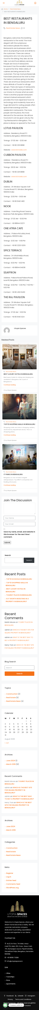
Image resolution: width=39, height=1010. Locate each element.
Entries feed (11, 880)
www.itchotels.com (19, 150)
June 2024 (10, 760)
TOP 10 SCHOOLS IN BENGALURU (19, 579)
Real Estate (11, 697)
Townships (10, 977)
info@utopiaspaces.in (15, 961)
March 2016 (11, 764)
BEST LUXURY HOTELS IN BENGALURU (18, 374)
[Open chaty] (5, 1005)
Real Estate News (15, 9)
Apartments (10, 984)
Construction (11, 694)
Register (9, 873)
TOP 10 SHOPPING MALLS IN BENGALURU (19, 424)
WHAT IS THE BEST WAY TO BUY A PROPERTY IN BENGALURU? (19, 797)
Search (8, 555)
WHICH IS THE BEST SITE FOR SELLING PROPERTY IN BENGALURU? (18, 790)
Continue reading (10, 385)
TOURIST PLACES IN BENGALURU (19, 595)
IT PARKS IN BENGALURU (13, 474)
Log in (8, 877)
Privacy (10, 999)
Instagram (31, 996)
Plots (8, 980)
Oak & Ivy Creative (24, 1006)
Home (6, 9)
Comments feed (13, 884)
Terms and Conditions (23, 999)
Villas (8, 973)
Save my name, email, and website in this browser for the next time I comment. (19, 534)
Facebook (10, 996)
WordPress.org (12, 887)
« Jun (7, 743)
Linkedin (20, 996)
